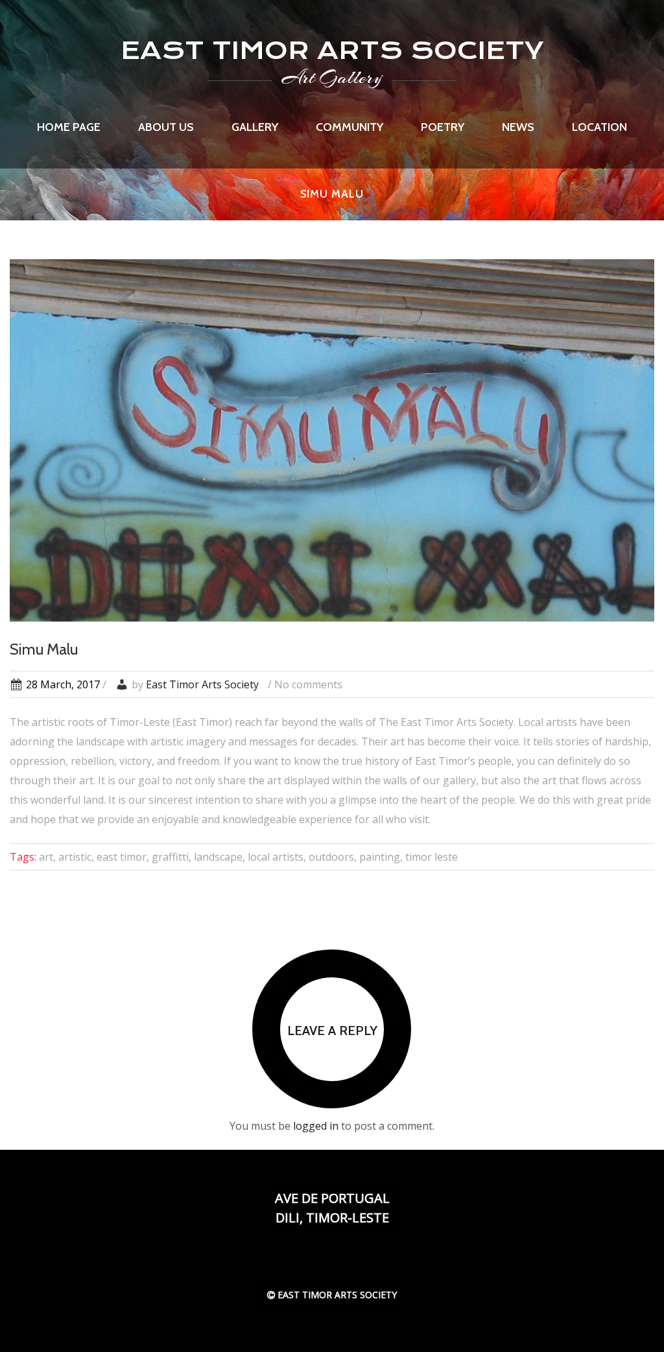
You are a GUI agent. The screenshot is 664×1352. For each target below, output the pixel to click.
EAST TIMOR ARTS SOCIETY (332, 50)
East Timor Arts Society (202, 684)
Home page (69, 127)
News (518, 127)
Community (349, 127)
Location (599, 127)
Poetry (442, 127)
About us (166, 127)
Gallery (254, 127)
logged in (315, 1126)
